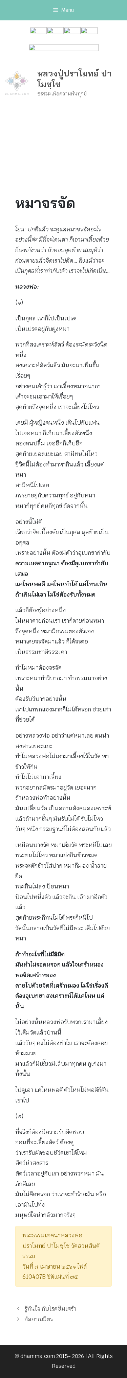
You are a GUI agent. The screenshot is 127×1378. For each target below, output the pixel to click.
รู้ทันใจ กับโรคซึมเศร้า (50, 1308)
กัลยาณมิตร (38, 1319)
